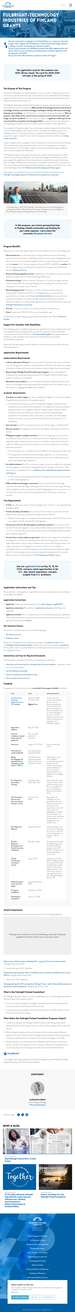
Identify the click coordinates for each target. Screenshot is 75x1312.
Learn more (14, 1292)
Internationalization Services (37, 1277)
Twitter (22, 1114)
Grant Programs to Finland (37, 1236)
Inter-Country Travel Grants (37, 1252)
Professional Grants (37, 1248)
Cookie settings (48, 1297)
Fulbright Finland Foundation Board (19, 645)
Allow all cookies (20, 1297)
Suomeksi (63, 5)
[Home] (37, 1221)
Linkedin (26, 1114)
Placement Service (42, 233)
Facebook (18, 1114)
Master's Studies (37, 1265)
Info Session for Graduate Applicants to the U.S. (17, 701)
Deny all (34, 1297)
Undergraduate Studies (37, 1261)
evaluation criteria (52, 642)
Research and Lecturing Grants (37, 1244)
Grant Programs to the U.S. (37, 1256)
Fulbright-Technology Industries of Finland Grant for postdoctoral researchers (31, 174)
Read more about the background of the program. (43, 167)
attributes (65, 645)
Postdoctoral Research (37, 1273)
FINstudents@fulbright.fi (37, 1105)
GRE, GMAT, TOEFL (17, 764)
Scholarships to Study (37, 1240)
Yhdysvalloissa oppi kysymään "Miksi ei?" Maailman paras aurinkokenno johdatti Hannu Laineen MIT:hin (37, 974)
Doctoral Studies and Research (37, 1269)
